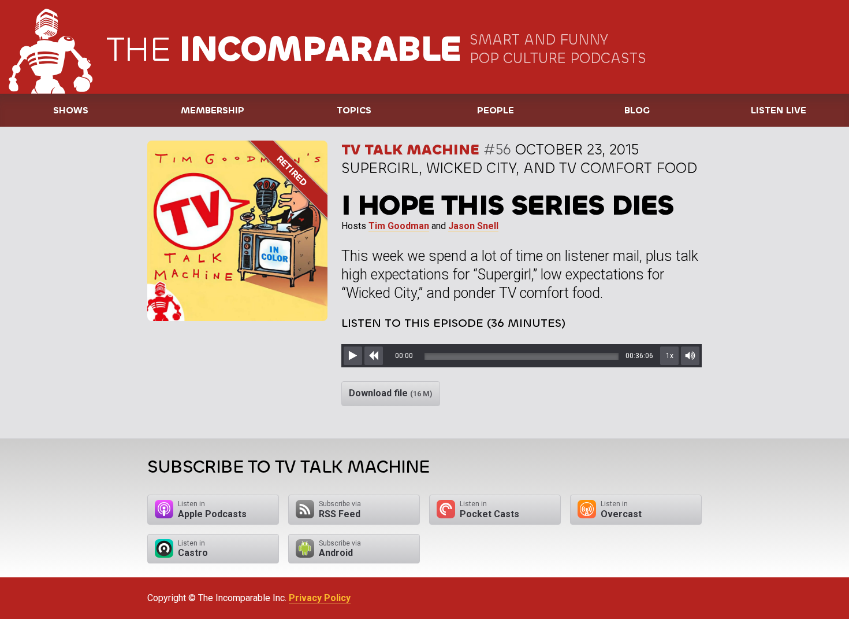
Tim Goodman (398, 225)
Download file (391, 393)
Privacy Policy (320, 597)
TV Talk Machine (410, 149)
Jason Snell (473, 225)
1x (669, 356)
